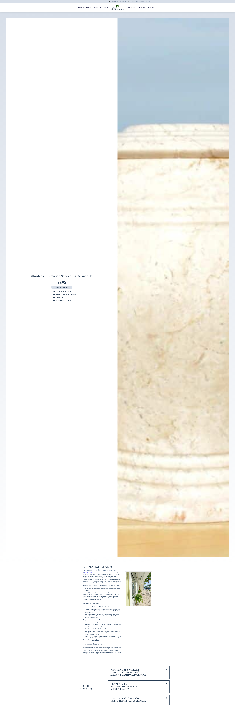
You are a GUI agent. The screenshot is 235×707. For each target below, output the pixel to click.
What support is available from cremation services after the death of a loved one (128, 672)
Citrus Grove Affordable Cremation (92, 572)
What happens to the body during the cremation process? (128, 699)
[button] (138, 672)
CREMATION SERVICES (84, 7)
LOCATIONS (151, 7)
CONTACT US (141, 7)
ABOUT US (131, 7)
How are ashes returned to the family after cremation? (124, 686)
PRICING (96, 7)
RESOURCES (103, 7)
